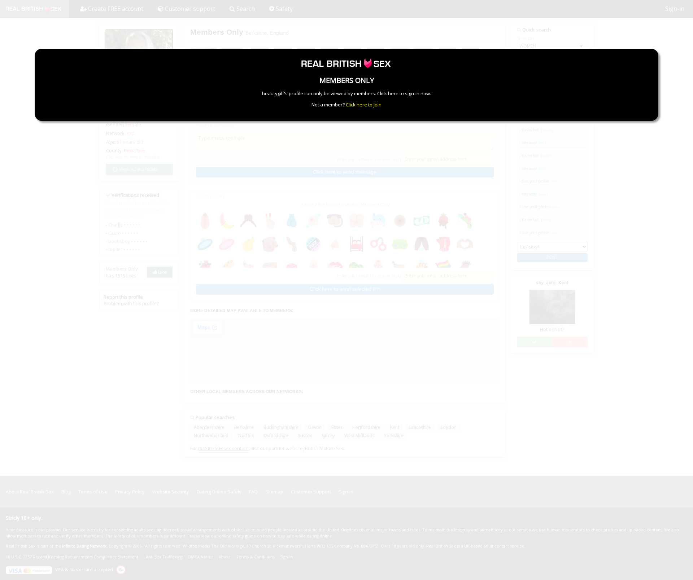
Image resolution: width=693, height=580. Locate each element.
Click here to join (364, 104)
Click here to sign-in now (403, 93)
